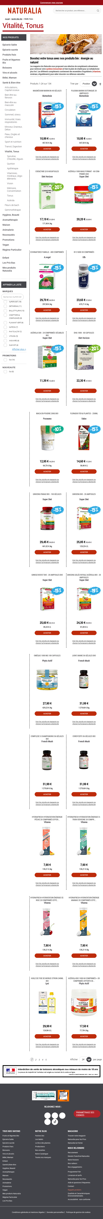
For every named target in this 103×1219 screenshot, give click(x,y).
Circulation (10, 110)
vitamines (96, 71)
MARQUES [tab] (8, 291)
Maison (7, 224)
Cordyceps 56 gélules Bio (84, 736)
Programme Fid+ (74, 1172)
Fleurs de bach (12, 205)
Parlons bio (39, 1136)
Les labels (39, 1139)
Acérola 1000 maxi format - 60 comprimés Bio (84, 172)
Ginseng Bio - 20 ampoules (84, 494)
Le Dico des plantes (42, 1143)
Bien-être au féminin (10, 96)
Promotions (9, 239)
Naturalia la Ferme (75, 1143)
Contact (71, 1186)
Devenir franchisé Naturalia (78, 1156)
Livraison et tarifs (75, 1175)
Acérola (10, 200)
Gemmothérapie (13, 210)
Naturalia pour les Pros (77, 1139)
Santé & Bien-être (16, 19)
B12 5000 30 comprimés (84, 252)
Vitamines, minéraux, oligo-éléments (15, 176)
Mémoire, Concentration (14, 189)
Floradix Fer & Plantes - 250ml (84, 413)
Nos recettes (40, 1150)
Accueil (7, 19)
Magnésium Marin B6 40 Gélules (47, 90)
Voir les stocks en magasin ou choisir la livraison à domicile (47, 158)
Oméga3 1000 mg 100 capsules (47, 655)
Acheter (47, 149)
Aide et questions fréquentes (79, 1183)
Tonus (10, 195)
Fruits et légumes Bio (11, 1136)
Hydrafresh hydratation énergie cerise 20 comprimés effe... (47, 898)
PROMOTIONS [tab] (9, 356)
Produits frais (10, 54)
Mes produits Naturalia (9, 269)
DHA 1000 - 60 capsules (84, 332)
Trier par (74, 83)
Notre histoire (73, 1160)
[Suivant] (50, 1059)
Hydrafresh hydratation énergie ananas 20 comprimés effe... (84, 898)
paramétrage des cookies (85, 1114)
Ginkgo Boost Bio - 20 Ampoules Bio (47, 574)
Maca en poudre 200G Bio (47, 413)
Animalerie (8, 229)
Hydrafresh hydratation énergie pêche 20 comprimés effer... (47, 818)
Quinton (11, 163)
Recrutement (73, 1153)
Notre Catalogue (41, 1154)
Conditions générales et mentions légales (28, 1212)
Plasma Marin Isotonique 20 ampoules (84, 92)
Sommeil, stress (12, 114)
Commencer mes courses (51, 2)
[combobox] (77, 10)
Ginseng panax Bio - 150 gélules (47, 494)
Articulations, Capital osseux (12, 89)
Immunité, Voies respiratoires (13, 120)
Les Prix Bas (9, 262)
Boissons (7, 67)
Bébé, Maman (10, 77)
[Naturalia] (24, 10)
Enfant (6, 257)
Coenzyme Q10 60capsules (47, 171)
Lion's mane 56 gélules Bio (84, 655)
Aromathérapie (10, 219)
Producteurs (40, 1147)
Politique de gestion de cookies (78, 1212)
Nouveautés (9, 234)
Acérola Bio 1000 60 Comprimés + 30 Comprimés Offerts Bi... (84, 979)
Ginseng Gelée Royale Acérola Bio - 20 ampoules (84, 576)
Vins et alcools (10, 72)
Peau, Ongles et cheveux (12, 135)
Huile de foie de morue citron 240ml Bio (47, 979)
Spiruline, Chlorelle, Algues (15, 157)
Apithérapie (12, 168)
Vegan (6, 244)
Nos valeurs (72, 1163)
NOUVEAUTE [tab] (9, 367)
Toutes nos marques (43, 1157)
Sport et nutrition (13, 141)
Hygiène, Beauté (11, 214)
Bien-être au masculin (10, 104)
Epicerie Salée (10, 44)
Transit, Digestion (13, 146)
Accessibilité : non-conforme (79, 1199)
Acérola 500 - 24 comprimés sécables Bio (47, 334)
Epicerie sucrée (10, 49)
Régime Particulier (10, 1197)
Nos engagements (75, 1167)
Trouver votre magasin (77, 1136)
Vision (10, 183)
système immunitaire (54, 68)
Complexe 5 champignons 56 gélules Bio (47, 737)
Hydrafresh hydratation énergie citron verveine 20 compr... (83, 818)
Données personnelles (55, 1212)
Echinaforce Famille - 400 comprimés (47, 252)
